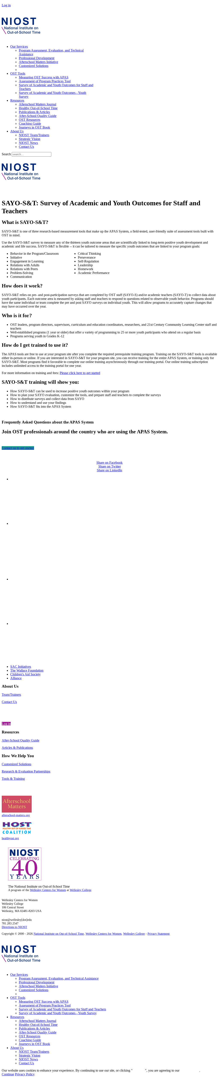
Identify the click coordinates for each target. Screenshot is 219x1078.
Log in (6, 5)
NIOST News (28, 143)
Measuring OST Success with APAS (43, 77)
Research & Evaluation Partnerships (26, 771)
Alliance (16, 678)
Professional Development (36, 58)
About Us (17, 131)
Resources (17, 100)
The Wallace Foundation (26, 670)
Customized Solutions (33, 66)
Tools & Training (13, 778)
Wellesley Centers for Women (48, 890)
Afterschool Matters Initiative (38, 62)
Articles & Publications (17, 747)
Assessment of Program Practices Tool (45, 81)
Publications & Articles (34, 112)
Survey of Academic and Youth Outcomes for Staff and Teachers (62, 1009)
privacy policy (189, 1070)
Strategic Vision (29, 139)
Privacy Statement (159, 933)
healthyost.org (10, 838)
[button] (109, 422)
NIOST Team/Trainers (34, 135)
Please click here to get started (80, 373)
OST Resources (29, 119)
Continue (139, 1070)
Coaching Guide (30, 123)
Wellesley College (80, 890)
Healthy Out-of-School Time (38, 108)
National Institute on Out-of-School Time (59, 933)
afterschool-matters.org (16, 815)
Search (6, 154)
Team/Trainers (11, 694)
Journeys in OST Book (34, 127)
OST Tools (17, 73)
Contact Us (26, 146)
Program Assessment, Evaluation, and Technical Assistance (59, 978)
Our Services (19, 46)
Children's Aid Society (25, 674)
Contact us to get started (18, 448)
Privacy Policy (25, 1074)
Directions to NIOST (14, 927)
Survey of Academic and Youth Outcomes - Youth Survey (58, 1013)
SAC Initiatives (20, 666)
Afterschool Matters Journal (37, 104)
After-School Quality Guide (37, 116)
